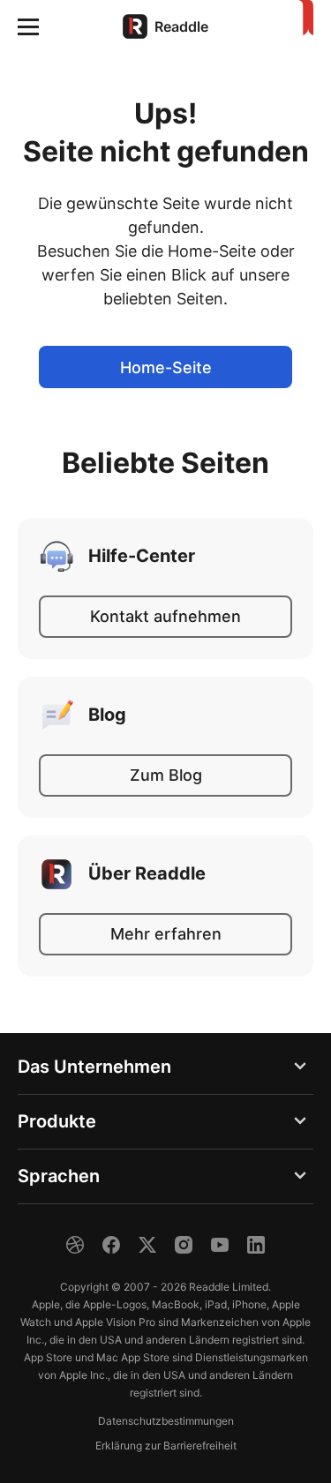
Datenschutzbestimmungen (166, 1420)
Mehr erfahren (166, 934)
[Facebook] (111, 1244)
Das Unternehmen (94, 1066)
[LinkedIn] (256, 1244)
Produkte (57, 1121)
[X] (147, 1244)
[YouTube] (219, 1244)
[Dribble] (75, 1244)
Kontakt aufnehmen (165, 616)
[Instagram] (183, 1244)
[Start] (302, 18)
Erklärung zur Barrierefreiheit (166, 1445)
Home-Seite (166, 367)
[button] (28, 26)
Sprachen (59, 1176)
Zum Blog (166, 775)
